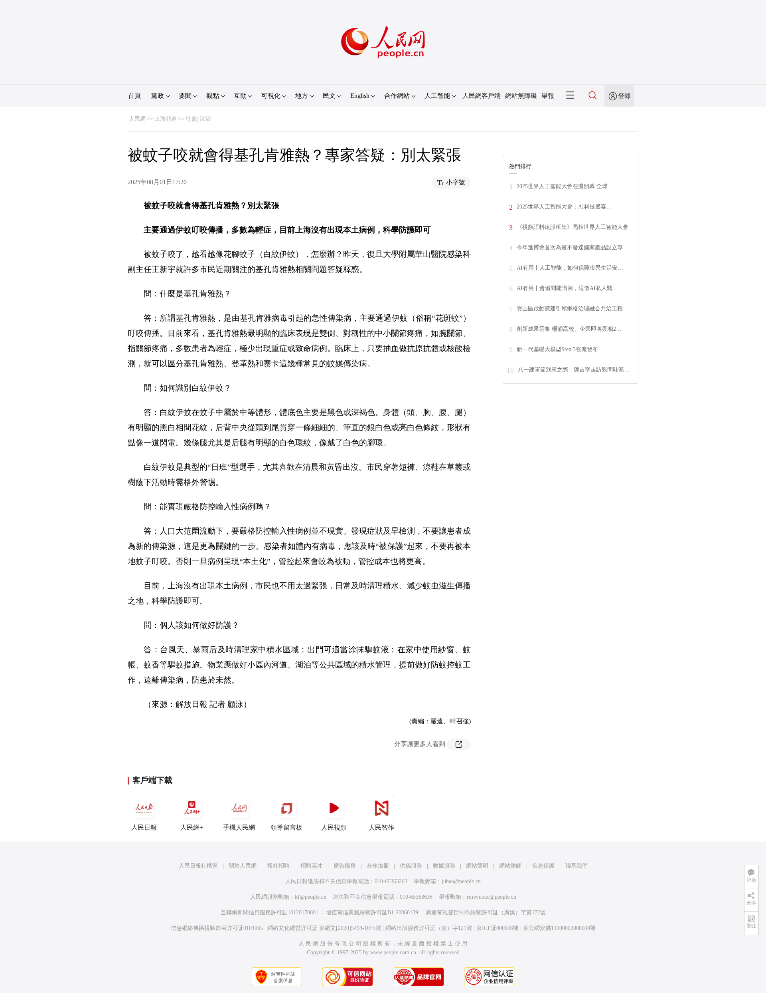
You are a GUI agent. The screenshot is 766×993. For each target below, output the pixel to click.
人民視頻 (334, 827)
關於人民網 (243, 866)
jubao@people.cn (461, 881)
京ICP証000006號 (497, 928)
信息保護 (543, 866)
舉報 (547, 95)
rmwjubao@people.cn (491, 897)
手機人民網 (239, 827)
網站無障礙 (521, 95)
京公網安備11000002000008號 (559, 928)
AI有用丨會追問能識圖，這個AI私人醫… (567, 288)
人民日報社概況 (198, 866)
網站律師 (510, 866)
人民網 (137, 119)
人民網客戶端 (481, 95)
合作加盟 (378, 866)
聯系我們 (576, 866)
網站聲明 (477, 866)
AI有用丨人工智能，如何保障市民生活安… (570, 268)
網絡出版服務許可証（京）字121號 (428, 928)
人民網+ (191, 827)
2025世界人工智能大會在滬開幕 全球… (565, 186)
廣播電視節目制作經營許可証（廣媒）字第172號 (486, 913)
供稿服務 (411, 866)
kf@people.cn (310, 897)
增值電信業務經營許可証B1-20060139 (372, 913)
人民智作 (381, 827)
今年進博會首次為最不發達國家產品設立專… (572, 247)
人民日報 (144, 827)
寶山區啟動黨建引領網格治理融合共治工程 (570, 309)
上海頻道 (165, 119)
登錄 (624, 95)
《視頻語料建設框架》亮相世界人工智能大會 (572, 227)
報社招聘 (278, 866)
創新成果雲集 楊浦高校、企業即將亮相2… (569, 329)
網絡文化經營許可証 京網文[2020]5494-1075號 (324, 928)
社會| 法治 (198, 119)
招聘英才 (311, 866)
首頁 (134, 95)
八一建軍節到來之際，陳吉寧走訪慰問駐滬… (574, 370)
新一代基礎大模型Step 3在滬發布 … (561, 349)
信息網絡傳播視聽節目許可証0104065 (217, 928)
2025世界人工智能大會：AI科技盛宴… (564, 207)
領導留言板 (286, 827)
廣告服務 (345, 866)
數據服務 (444, 866)
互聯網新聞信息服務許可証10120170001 (269, 913)
